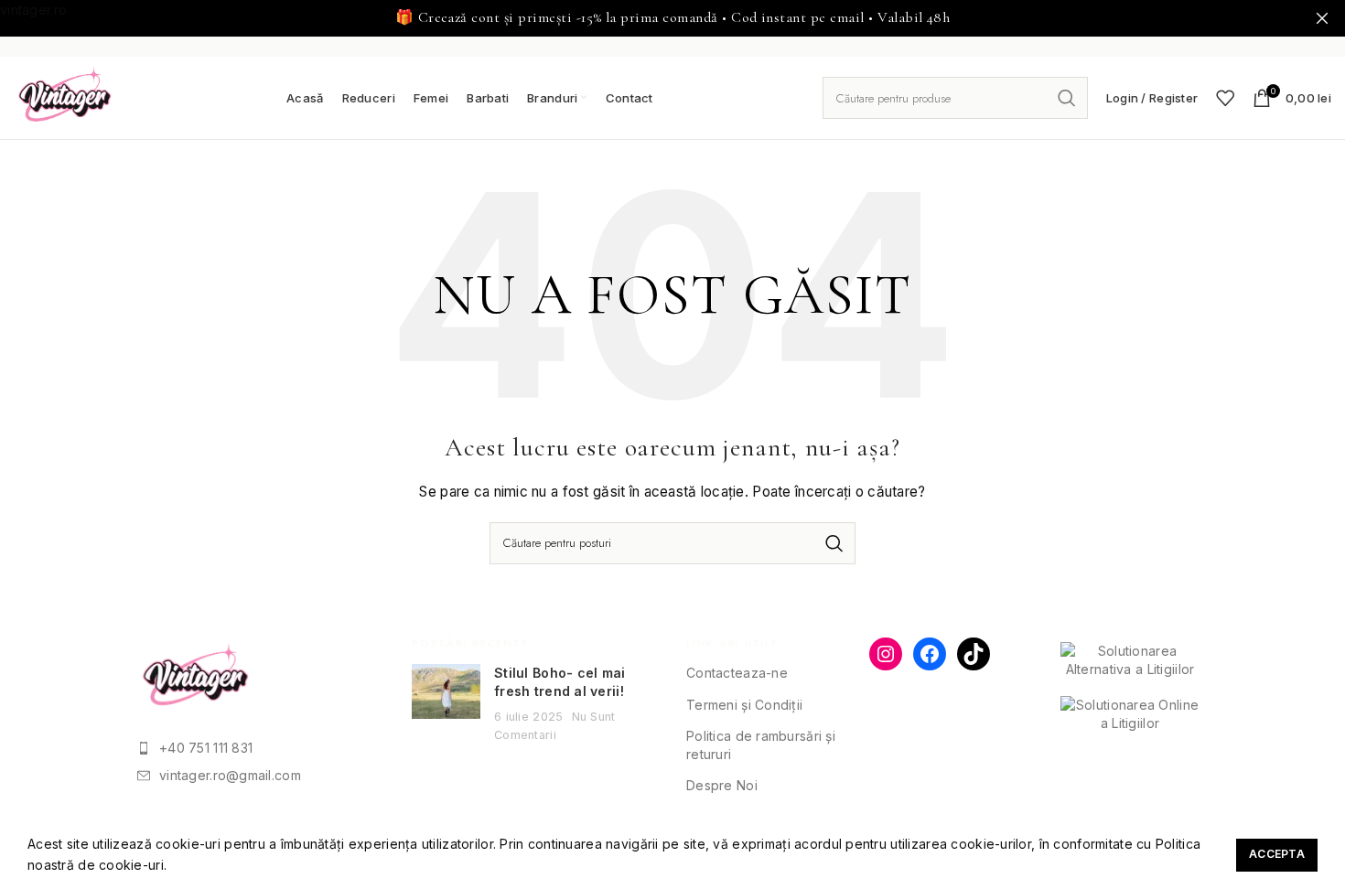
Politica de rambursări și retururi (760, 745)
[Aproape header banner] (1322, 18)
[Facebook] (929, 653)
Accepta (1277, 854)
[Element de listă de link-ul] (260, 748)
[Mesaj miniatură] (446, 703)
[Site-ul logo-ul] (65, 96)
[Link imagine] (196, 677)
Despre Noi (722, 785)
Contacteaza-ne (737, 672)
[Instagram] (885, 653)
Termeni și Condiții (744, 704)
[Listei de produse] (1225, 98)
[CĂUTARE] (1067, 98)
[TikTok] (973, 653)
